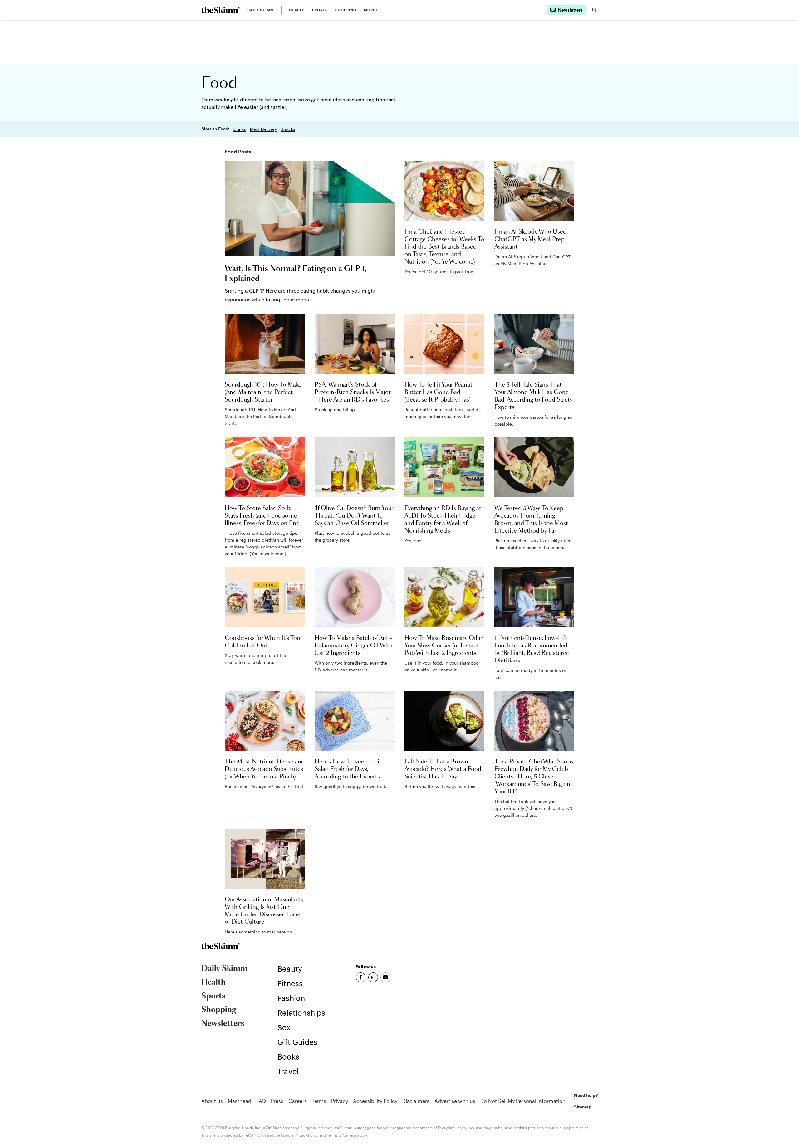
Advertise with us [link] (454, 1101)
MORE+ (371, 10)
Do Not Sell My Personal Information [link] (523, 1101)
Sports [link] (320, 10)
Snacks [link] (288, 129)
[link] (220, 10)
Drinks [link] (239, 129)
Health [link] (297, 10)
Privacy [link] (339, 1101)
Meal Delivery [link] (263, 129)
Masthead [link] (239, 1101)
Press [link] (277, 1101)
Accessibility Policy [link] (375, 1101)
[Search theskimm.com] (594, 10)
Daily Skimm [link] (260, 10)
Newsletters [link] (222, 1023)
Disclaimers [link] (415, 1101)
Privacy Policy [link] (306, 1135)
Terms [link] (319, 1101)
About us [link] (212, 1101)
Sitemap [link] (582, 1106)
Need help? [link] (586, 1095)
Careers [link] (297, 1101)
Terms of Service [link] (341, 1135)
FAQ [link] (261, 1101)
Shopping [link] (345, 10)
